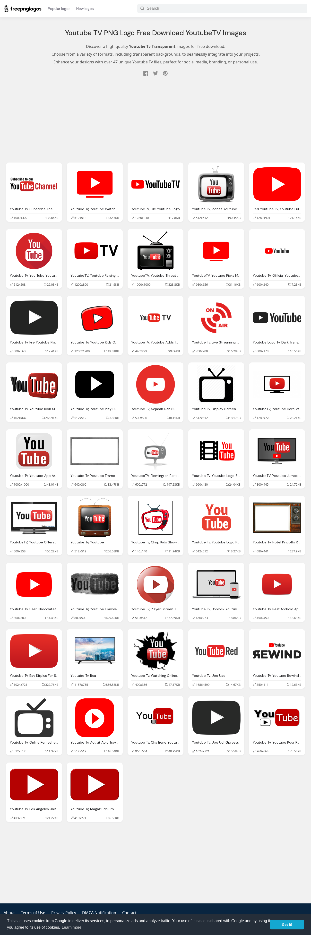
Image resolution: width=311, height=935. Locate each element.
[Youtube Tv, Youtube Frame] (94, 451)
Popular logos (59, 8)
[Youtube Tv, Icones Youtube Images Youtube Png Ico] (216, 184)
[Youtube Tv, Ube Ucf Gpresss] (216, 717)
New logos (85, 8)
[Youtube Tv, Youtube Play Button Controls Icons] (94, 384)
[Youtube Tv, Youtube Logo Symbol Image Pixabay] (216, 451)
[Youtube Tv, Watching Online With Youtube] (155, 651)
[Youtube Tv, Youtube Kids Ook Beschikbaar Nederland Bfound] (94, 317)
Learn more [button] (71, 927)
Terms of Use (33, 912)
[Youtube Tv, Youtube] (94, 517)
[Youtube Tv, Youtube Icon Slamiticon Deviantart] (34, 384)
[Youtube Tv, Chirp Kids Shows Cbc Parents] (155, 517)
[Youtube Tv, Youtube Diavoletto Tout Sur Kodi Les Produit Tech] (94, 584)
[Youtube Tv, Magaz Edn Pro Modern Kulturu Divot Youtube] (94, 784)
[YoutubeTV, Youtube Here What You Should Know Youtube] (277, 384)
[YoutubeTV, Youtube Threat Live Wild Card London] (155, 251)
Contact (129, 912)
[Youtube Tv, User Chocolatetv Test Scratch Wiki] (34, 584)
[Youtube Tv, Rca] (94, 651)
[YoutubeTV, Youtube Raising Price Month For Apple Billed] (94, 251)
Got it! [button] (287, 924)
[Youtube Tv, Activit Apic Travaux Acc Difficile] (94, 717)
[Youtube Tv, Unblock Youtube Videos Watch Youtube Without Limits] (216, 584)
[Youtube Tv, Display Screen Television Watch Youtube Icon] (216, 384)
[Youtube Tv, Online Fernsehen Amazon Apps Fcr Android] (34, 717)
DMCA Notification (99, 912)
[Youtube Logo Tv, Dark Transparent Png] (277, 317)
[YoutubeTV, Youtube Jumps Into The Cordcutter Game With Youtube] (277, 451)
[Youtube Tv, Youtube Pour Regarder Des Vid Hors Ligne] (277, 717)
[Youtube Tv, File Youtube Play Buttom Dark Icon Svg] (34, 317)
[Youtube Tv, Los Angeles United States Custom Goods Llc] (34, 784)
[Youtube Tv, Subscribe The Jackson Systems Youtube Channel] (34, 184)
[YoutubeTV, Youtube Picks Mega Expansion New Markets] (216, 251)
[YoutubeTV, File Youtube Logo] (155, 184)
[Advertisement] (155, 120)
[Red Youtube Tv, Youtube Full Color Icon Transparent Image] (277, 184)
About (9, 912)
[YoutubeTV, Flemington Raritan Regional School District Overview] (155, 451)
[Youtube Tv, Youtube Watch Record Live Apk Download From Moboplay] (94, 184)
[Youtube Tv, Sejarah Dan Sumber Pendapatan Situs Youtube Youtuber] (155, 384)
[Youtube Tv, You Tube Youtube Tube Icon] (34, 251)
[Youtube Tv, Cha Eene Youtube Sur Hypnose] (155, 717)
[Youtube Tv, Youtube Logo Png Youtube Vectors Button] (216, 517)
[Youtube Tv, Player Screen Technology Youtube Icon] (155, 584)
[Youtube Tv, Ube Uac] (216, 651)
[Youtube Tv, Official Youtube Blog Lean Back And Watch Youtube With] (277, 251)
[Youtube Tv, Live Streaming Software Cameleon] (216, 317)
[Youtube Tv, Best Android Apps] (277, 584)
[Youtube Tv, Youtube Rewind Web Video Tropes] (277, 651)
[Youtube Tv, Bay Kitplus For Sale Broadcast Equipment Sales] (34, 651)
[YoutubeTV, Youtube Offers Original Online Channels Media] (34, 517)
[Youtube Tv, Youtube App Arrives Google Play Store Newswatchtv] (34, 451)
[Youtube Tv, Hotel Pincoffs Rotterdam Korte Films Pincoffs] (277, 517)
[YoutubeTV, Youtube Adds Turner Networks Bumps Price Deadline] (155, 317)
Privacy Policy (63, 912)
